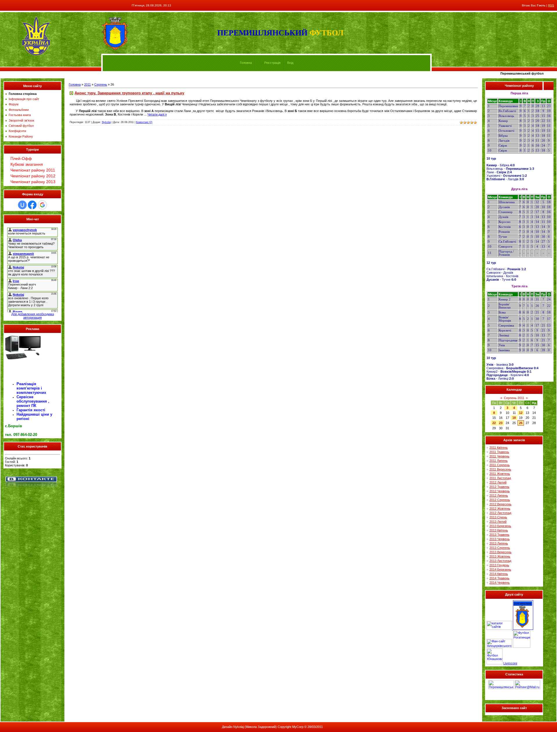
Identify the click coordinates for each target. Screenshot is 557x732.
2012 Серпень (499, 500)
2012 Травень (499, 486)
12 (520, 412)
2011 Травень (499, 452)
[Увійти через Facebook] (32, 205)
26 (520, 423)
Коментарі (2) (144, 122)
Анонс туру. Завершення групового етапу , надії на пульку (129, 93)
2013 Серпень (499, 547)
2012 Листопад (500, 513)
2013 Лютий (498, 521)
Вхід (290, 62)
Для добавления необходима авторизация (32, 315)
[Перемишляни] (523, 628)
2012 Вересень (500, 504)
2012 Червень (499, 491)
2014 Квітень (498, 574)
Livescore (510, 663)
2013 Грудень (499, 565)
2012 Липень (498, 495)
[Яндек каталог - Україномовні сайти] (500, 628)
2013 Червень (499, 539)
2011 (87, 84)
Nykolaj (106, 122)
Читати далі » (157, 114)
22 (494, 423)
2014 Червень (499, 582)
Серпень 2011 (514, 398)
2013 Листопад (500, 560)
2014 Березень (500, 569)
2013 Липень (498, 543)
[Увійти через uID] (22, 205)
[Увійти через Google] (42, 205)
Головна (246, 62)
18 (514, 417)
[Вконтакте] (31, 488)
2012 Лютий (498, 482)
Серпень (100, 84)
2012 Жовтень (499, 508)
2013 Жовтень (499, 556)
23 (500, 423)
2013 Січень (498, 517)
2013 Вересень (500, 552)
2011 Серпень (499, 465)
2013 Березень (500, 526)
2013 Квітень (498, 530)
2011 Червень (499, 456)
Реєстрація (272, 62)
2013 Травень (499, 534)
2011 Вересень (500, 469)
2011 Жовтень (499, 473)
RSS (551, 5)
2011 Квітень (498, 447)
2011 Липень (498, 460)
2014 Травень (499, 578)
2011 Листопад (500, 478)
